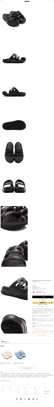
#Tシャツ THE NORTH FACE (12, 373)
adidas (25, 390)
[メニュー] (1, 1)
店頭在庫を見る (43, 299)
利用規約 (15, 403)
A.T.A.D (17, 392)
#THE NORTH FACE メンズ (25, 373)
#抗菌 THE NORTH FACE (43, 375)
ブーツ (2, 390)
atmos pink (18, 390)
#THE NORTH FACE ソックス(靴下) (15, 375)
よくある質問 (35, 391)
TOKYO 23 (18, 391)
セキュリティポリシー (30, 403)
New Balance (25, 393)
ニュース (45, 387)
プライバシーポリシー (24, 403)
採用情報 (38, 403)
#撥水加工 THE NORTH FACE (30, 375)
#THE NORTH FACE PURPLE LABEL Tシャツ (5, 375)
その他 (2, 392)
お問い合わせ (35, 392)
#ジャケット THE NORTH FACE (4, 373)
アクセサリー (10, 391)
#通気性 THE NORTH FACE (22, 375)
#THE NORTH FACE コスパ (36, 375)
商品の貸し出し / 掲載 (36, 393)
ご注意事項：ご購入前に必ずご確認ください (42, 335)
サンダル (3, 391)
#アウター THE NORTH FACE (46, 373)
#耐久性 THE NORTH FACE (50, 375)
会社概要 (35, 403)
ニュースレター (36, 390)
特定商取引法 (19, 403)
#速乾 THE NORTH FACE (39, 373)
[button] (42, 303)
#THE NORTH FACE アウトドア (32, 373)
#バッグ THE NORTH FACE (18, 373)
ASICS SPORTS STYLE (26, 391)
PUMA (25, 392)
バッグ (9, 390)
